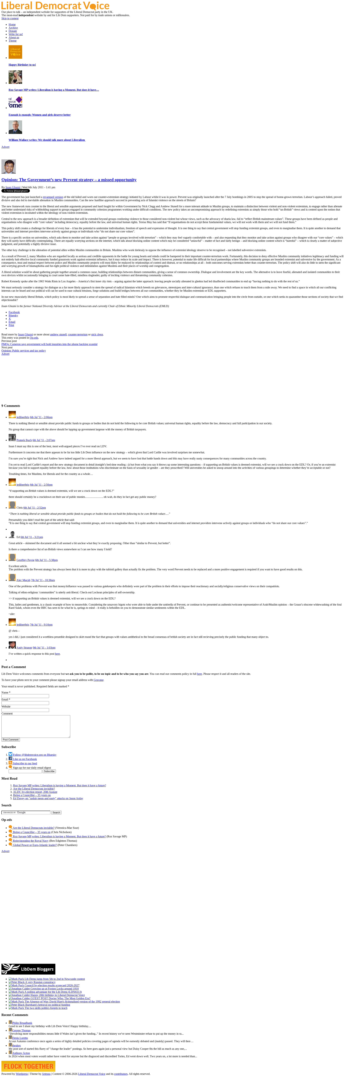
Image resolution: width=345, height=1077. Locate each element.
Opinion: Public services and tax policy (23, 350)
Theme (13, 40)
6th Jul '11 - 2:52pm (34, 507)
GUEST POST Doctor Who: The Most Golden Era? (60, 998)
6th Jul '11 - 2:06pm (41, 417)
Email (4, 699)
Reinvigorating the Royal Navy (30, 840)
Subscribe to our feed (24, 763)
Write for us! (16, 34)
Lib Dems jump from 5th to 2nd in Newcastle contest (54, 978)
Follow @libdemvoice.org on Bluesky (34, 754)
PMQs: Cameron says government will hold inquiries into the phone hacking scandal (49, 344)
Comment (7, 713)
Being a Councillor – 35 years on (32, 795)
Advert (5, 146)
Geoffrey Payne (25, 560)
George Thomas (21, 1030)
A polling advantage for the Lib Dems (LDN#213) (53, 991)
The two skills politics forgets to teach (45, 1008)
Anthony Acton (21, 1053)
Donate (13, 30)
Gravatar (98, 679)
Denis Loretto (20, 1037)
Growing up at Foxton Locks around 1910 (54, 988)
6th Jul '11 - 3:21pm (31, 537)
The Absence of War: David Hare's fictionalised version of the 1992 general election (72, 1001)
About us (14, 37)
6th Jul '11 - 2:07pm (44, 440)
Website (5, 706)
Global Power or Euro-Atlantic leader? (34, 845)
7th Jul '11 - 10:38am (43, 580)
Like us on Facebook (24, 759)
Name (4, 692)
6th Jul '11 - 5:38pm (46, 560)
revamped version (53, 196)
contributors (121, 1073)
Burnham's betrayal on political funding (47, 1004)
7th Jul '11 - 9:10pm (41, 624)
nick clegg (97, 334)
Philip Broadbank (22, 1022)
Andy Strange (24, 647)
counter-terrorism (78, 334)
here (57, 653)
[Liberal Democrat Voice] (55, 9)
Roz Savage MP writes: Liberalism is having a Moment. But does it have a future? (59, 785)
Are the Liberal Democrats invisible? (34, 788)
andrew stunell (58, 334)
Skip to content (10, 18)
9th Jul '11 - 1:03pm (44, 647)
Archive (13, 27)
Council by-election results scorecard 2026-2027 (51, 985)
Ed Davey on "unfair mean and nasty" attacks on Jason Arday (48, 798)
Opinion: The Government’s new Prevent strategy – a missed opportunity (69, 179)
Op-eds (34, 337)
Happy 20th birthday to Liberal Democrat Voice (57, 995)
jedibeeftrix (23, 417)
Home (12, 24)
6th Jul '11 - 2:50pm (41, 484)
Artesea (46, 1073)
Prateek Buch (24, 440)
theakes (16, 1045)
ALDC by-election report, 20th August (35, 791)
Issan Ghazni (13, 187)
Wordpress (22, 1073)
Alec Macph (23, 580)
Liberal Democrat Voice (91, 1073)
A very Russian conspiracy (40, 982)
